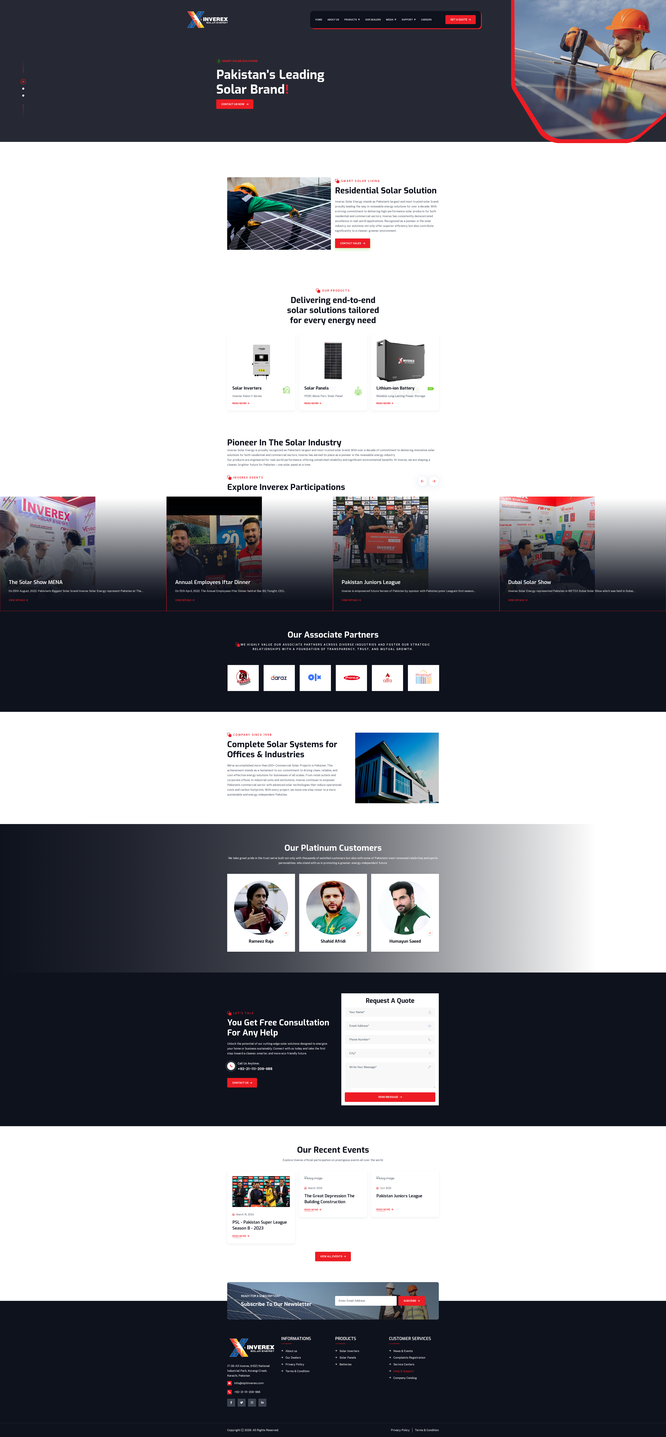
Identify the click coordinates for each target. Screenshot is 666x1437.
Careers (426, 19)
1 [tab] (23, 82)
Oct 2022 (313, 1188)
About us (291, 1351)
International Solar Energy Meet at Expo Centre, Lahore (575, 582)
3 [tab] (23, 96)
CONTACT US (240, 1082)
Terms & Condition (297, 1371)
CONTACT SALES (351, 243)
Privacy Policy (294, 1364)
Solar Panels (316, 388)
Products (350, 19)
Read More (239, 1209)
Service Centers (403, 1364)
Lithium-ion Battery (395, 388)
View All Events (331, 1256)
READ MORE (239, 403)
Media (389, 19)
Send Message (388, 1097)
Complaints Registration (409, 1357)
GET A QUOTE (458, 19)
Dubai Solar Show (363, 582)
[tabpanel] (333, 78)
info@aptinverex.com (249, 1383)
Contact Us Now (221, 118)
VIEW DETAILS (17, 600)
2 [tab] (23, 89)
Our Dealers (373, 19)
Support (407, 19)
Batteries (345, 1364)
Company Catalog (405, 1378)
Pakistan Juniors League (204, 582)
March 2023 (243, 1188)
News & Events (403, 1351)
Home (318, 19)
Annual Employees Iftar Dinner (46, 582)
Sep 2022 (385, 1188)
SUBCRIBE (410, 1300)
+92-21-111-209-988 (247, 1392)
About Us (333, 19)
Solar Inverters (247, 388)
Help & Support (403, 1371)
